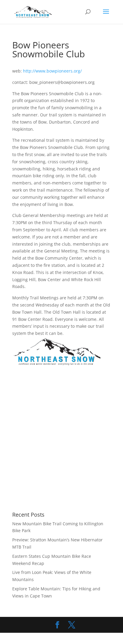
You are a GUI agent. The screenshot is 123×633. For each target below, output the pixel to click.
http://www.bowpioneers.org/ (52, 71)
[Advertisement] (61, 439)
